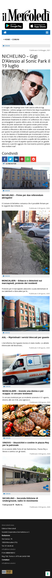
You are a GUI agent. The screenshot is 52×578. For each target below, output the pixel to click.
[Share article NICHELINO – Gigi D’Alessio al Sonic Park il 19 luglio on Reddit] (33, 159)
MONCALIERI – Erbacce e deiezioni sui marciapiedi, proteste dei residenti (22, 281)
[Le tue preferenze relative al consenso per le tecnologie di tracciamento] (47, 573)
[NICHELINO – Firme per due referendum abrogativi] (26, 178)
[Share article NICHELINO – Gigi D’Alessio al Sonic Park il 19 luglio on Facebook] (4, 159)
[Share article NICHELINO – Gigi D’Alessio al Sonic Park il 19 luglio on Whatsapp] (27, 159)
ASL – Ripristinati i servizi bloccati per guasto (25, 337)
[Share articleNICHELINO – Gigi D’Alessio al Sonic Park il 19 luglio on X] (10, 159)
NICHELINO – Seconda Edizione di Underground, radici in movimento (20, 499)
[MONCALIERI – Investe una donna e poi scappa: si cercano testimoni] (26, 369)
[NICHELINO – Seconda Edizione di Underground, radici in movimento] (26, 474)
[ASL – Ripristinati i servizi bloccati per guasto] (26, 313)
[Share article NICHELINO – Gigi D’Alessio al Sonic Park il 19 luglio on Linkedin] (16, 159)
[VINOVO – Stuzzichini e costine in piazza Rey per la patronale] (26, 420)
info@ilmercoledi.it (8, 563)
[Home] (4, 32)
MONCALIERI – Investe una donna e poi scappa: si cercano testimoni (22, 392)
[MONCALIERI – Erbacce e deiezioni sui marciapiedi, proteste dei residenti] (26, 243)
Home (7, 39)
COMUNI (15, 39)
